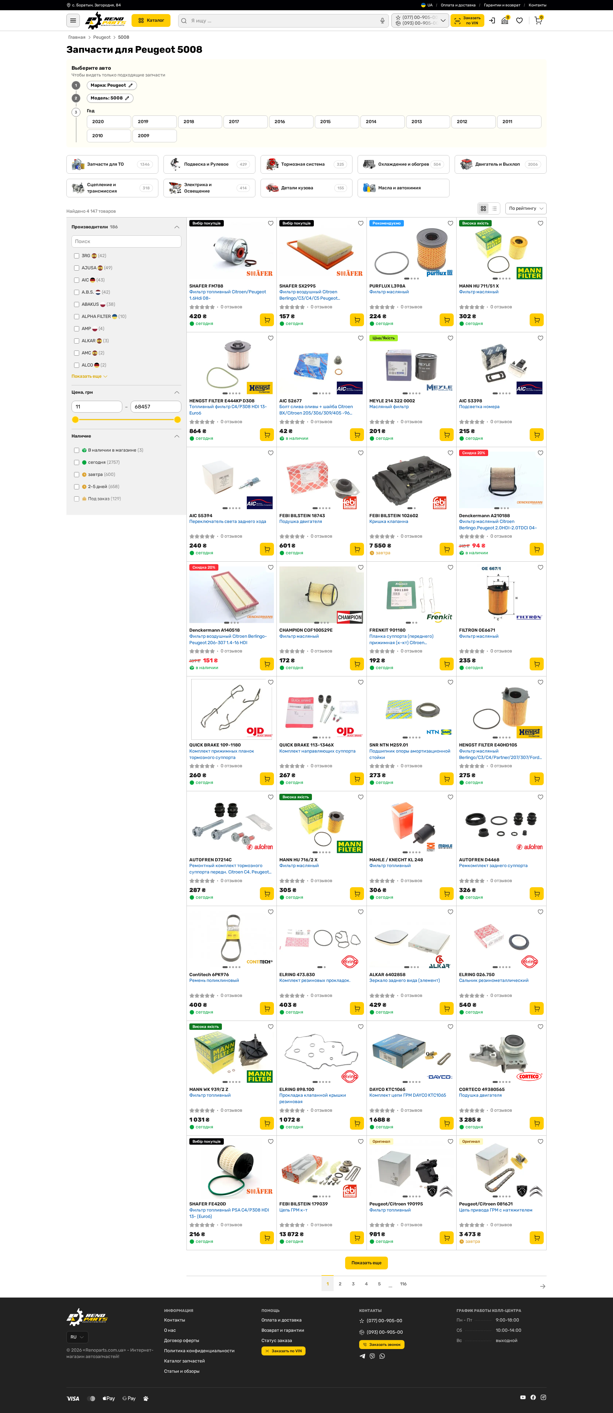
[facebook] (533, 1397)
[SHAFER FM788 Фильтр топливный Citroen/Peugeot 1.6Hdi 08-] (231, 250)
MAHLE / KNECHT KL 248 (396, 860)
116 (403, 1284)
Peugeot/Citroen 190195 (396, 1204)
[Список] (494, 208)
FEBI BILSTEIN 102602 (393, 515)
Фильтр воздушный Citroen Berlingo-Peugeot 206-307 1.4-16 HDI (228, 639)
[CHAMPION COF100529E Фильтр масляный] (321, 594)
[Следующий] (447, 250)
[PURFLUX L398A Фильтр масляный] (411, 250)
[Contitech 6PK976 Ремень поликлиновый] (231, 939)
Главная (77, 37)
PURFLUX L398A (387, 286)
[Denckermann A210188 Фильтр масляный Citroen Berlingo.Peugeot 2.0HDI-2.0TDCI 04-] (501, 480)
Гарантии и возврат (502, 5)
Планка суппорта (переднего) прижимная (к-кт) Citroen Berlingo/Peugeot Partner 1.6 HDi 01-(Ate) (407, 639)
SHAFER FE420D (207, 1204)
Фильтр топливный (390, 865)
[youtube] (523, 1397)
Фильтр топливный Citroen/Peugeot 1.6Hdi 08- (227, 295)
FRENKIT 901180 (387, 630)
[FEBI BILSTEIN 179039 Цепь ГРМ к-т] (321, 1168)
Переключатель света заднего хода (227, 521)
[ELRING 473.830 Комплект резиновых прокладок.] (321, 939)
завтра (101, 474)
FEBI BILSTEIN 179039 (303, 1204)
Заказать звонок (385, 1344)
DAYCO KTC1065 (387, 1089)
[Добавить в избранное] (271, 223)
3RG (94, 255)
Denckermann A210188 (484, 515)
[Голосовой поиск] (382, 21)
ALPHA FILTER (104, 316)
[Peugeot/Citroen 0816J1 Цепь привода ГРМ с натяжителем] (501, 1168)
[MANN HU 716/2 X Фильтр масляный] (321, 824)
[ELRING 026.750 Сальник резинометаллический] (501, 939)
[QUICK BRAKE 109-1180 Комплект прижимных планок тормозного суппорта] (231, 709)
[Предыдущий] (376, 250)
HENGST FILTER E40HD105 (488, 745)
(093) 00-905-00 (385, 1332)
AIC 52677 (290, 401)
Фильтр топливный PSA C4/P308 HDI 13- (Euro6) (229, 1213)
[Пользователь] (492, 20)
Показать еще (367, 1263)
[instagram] (543, 1397)
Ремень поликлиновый (214, 980)
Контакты (538, 5)
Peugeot (101, 37)
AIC (93, 280)
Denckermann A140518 (214, 630)
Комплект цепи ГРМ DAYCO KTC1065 (407, 1095)
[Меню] (73, 20)
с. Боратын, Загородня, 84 (96, 5)
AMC (93, 353)
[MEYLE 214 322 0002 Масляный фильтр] (411, 365)
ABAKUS (98, 304)
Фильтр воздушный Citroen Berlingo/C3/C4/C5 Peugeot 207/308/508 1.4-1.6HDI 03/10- (312, 295)
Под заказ (104, 498)
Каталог (155, 20)
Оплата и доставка (458, 5)
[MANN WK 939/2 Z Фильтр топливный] (231, 1053)
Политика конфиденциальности (199, 1351)
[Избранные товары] (520, 20)
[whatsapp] (382, 1356)
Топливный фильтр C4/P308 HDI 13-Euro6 (228, 410)
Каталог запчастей (184, 1361)
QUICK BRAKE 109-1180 (215, 745)
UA (430, 5)
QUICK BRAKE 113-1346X (306, 745)
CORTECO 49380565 (482, 1089)
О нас (170, 1330)
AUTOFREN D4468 (479, 860)
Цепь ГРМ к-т (293, 1210)
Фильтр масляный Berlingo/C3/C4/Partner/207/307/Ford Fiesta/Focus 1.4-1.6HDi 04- (499, 754)
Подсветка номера (479, 406)
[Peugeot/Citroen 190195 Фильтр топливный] (411, 1168)
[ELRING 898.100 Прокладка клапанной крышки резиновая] (321, 1053)
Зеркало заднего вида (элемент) (404, 980)
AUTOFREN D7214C (210, 860)
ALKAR (95, 340)
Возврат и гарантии (282, 1330)
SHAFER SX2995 (297, 286)
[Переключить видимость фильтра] (176, 227)
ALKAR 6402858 (387, 974)
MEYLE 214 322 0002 (392, 401)
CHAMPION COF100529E (306, 630)
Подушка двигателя (300, 521)
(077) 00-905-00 (384, 1320)
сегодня (104, 462)
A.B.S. (96, 292)
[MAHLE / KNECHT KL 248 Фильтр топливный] (411, 824)
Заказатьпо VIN (472, 20)
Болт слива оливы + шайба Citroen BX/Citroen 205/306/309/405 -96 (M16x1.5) (316, 410)
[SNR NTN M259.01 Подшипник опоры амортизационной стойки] (411, 709)
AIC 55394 (200, 515)
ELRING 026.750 (477, 974)
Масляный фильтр (389, 406)
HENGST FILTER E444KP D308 (221, 401)
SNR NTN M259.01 (388, 745)
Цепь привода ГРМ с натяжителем (496, 1210)
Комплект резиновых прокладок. (315, 980)
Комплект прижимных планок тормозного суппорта (221, 754)
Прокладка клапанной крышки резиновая (312, 1098)
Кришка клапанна (388, 521)
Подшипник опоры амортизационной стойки (409, 754)
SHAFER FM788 (206, 286)
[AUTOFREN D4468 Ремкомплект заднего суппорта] (501, 824)
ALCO (94, 365)
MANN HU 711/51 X (479, 286)
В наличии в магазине (115, 450)
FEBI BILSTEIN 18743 (302, 515)
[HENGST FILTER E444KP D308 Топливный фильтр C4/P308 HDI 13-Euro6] (231, 365)
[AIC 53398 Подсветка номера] (501, 365)
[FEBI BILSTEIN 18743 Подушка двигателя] (321, 480)
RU (74, 1337)
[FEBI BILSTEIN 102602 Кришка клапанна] (411, 480)
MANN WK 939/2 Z (208, 1089)
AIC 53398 (470, 401)
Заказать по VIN (287, 1351)
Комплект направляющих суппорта (317, 751)
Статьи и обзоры (182, 1371)
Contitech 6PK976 (209, 974)
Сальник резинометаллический (494, 980)
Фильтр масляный (389, 292)
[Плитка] (483, 208)
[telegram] (362, 1356)
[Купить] (267, 319)
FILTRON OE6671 (477, 630)
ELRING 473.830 (297, 974)
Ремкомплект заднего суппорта (493, 865)
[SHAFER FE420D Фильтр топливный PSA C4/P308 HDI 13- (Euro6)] (231, 1168)
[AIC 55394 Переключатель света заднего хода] (231, 480)
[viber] (372, 1356)
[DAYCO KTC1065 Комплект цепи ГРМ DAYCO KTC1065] (411, 1053)
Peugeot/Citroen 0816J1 (486, 1204)
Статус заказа (276, 1340)
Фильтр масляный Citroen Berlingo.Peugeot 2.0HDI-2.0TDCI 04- (498, 525)
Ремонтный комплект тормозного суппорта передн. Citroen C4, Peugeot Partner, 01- (229, 869)
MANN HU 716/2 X (298, 860)
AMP (93, 328)
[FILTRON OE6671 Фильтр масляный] (501, 594)
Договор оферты (181, 1340)
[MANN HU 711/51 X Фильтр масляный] (501, 250)
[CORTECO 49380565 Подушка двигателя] (501, 1053)
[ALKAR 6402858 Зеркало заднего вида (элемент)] (411, 939)
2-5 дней (103, 486)
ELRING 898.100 (296, 1089)
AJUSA (97, 268)
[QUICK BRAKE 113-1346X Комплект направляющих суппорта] (321, 709)
